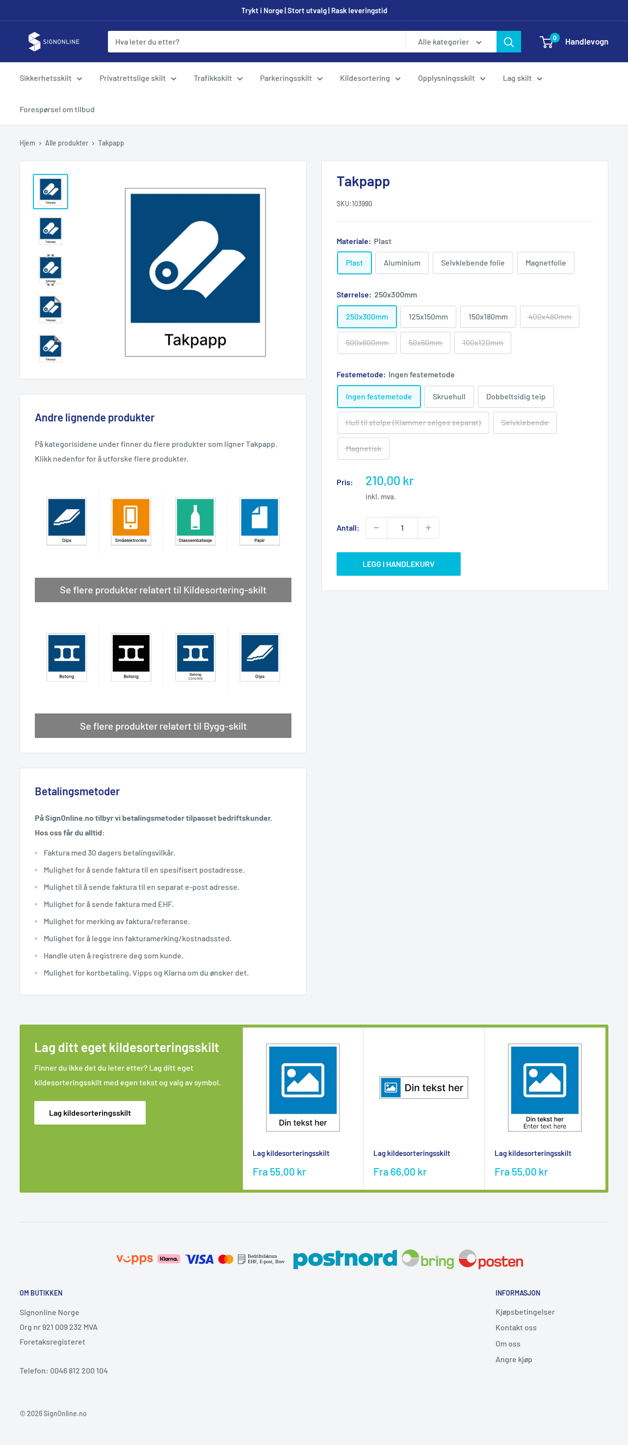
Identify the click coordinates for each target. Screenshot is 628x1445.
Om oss (508, 1343)
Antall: (348, 527)
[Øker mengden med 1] (428, 527)
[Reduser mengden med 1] (376, 527)
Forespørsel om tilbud (57, 109)
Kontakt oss (516, 1327)
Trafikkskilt (213, 77)
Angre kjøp (514, 1359)
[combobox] (256, 41)
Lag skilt (517, 77)
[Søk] (509, 41)
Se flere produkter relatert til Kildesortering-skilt (163, 589)
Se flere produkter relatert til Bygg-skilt (163, 726)
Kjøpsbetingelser (525, 1311)
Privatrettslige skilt (133, 77)
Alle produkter (66, 143)
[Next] (605, 1108)
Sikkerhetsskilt (46, 77)
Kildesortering (365, 77)
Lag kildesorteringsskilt (90, 1112)
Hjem (27, 143)
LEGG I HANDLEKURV (399, 563)
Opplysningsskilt (446, 77)
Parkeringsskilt (286, 77)
